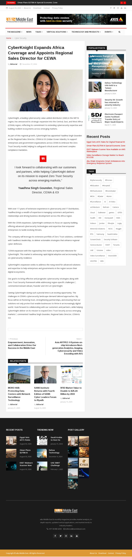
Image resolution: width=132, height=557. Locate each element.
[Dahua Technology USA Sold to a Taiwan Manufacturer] (96, 87)
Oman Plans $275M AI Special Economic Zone (37, 3)
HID (100, 218)
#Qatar (100, 196)
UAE (91, 250)
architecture (95, 207)
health (92, 218)
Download (37, 8)
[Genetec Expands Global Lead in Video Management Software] (73, 488)
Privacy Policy (57, 8)
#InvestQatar (110, 191)
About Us (27, 8)
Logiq (119, 223)
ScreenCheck (95, 239)
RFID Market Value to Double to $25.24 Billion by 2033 (71, 391)
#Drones (108, 180)
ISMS (118, 218)
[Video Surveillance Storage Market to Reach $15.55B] (84, 456)
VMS (102, 261)
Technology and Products (86, 32)
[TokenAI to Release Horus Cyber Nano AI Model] (84, 467)
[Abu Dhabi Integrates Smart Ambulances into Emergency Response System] (73, 467)
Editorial (13, 64)
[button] (121, 3)
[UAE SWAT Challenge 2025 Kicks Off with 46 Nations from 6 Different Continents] (43, 466)
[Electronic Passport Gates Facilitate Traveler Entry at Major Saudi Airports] (96, 118)
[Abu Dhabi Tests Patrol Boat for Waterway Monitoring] (73, 477)
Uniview (100, 250)
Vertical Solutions (56, 32)
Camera (116, 207)
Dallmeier (102, 212)
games (111, 212)
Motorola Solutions (97, 229)
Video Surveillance (97, 255)
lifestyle (111, 223)
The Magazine (14, 32)
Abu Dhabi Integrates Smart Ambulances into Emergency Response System (106, 162)
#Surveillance (95, 202)
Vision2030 (112, 255)
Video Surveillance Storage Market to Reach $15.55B (105, 156)
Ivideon (93, 223)
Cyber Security (20, 38)
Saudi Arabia (112, 234)
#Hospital (106, 185)
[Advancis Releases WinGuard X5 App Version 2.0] (84, 477)
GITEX (120, 212)
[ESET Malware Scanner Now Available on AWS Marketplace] (12, 466)
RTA (91, 234)
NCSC (110, 229)
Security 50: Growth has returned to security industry (114, 102)
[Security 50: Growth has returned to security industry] (96, 104)
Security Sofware (110, 239)
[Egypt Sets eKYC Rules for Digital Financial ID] (12, 441)
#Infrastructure (96, 191)
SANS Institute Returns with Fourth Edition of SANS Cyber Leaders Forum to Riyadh (45, 394)
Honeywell (109, 218)
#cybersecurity (96, 180)
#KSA (92, 196)
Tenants (116, 245)
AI (105, 202)
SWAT (107, 245)
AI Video (112, 202)
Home (8, 38)
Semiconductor (96, 245)
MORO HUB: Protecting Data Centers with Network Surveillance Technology (19, 394)
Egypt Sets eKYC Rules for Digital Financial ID (106, 142)
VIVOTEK (93, 261)
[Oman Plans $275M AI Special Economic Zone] (12, 454)
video (108, 250)
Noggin (118, 229)
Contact (47, 8)
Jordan (102, 223)
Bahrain (106, 207)
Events (108, 32)
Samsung (100, 234)
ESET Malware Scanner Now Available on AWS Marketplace (106, 150)
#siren (109, 196)
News (28, 32)
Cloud (92, 212)
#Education (94, 185)
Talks (38, 32)
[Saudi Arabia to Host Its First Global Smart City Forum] (43, 441)
